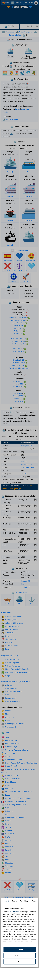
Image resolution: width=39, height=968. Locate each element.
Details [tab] (14, 901)
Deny (19, 962)
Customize (18, 956)
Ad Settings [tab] (24, 901)
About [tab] (34, 901)
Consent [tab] (5, 901)
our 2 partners (13, 911)
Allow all (19, 950)
